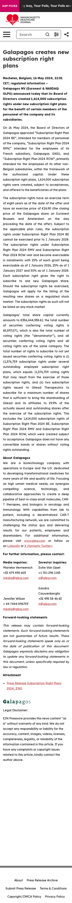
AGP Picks (9, 6)
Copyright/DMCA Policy (24, 896)
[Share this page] (66, 34)
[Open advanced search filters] (56, 34)
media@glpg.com (16, 609)
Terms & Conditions (53, 888)
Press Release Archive (42, 880)
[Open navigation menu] (6, 34)
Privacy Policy (55, 896)
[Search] (47, 34)
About (18, 880)
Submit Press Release (21, 888)
